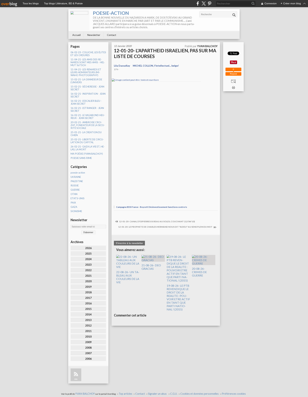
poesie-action (78, 172)
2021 (88, 275)
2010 (88, 336)
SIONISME (76, 211)
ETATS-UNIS (77, 198)
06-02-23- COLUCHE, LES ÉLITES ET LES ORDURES (88, 54)
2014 (88, 314)
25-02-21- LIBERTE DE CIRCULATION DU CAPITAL (87, 141)
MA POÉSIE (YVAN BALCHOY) (87, 153)
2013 (88, 319)
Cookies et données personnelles (199, 393)
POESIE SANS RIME (81, 158)
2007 (88, 353)
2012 (88, 325)
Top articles (125, 393)
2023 (88, 264)
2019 (88, 286)
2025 (88, 253)
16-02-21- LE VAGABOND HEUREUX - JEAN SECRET (88, 116)
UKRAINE (76, 176)
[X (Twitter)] (203, 3)
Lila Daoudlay (122, 65)
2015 (88, 308)
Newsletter (93, 34)
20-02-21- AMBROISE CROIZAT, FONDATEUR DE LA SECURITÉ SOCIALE (88, 125)
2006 (88, 358)
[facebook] (198, 3)
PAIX (73, 202)
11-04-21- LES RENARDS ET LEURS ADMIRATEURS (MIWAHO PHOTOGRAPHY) (86, 72)
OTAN (74, 194)
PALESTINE (77, 181)
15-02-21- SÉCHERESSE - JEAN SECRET (87, 88)
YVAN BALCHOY (85, 393)
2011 (88, 331)
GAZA (74, 206)
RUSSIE (75, 185)
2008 (88, 347)
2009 (88, 342)
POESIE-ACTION (111, 13)
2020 (88, 281)
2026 (88, 248)
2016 (88, 303)
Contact (111, 34)
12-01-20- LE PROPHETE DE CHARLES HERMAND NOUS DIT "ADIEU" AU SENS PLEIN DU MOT (165, 226)
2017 (88, 297)
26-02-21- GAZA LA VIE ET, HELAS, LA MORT (88, 148)
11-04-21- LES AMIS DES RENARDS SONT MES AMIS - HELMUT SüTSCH (88, 62)
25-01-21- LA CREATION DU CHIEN (86, 134)
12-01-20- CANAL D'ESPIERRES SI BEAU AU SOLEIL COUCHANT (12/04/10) (157, 221)
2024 (88, 259)
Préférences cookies (234, 393)
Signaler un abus (157, 393)
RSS (76, 379)
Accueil (76, 34)
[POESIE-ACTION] (79, 20)
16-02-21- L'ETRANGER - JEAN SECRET (87, 109)
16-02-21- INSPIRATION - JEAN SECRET (88, 95)
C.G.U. (173, 393)
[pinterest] (209, 3)
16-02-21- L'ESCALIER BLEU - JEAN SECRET (86, 102)
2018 (88, 292)
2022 (88, 270)
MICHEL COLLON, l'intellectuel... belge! (156, 65)
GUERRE (75, 189)
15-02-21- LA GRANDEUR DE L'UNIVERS (86, 81)
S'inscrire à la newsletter (129, 243)
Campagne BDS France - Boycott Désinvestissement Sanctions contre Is (151, 207)
